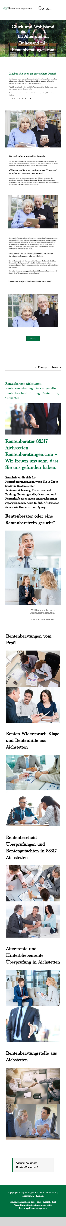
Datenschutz (28, 1196)
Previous (43, 367)
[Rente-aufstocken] (33, 292)
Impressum (51, 1192)
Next (55, 367)
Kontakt (40, 1196)
